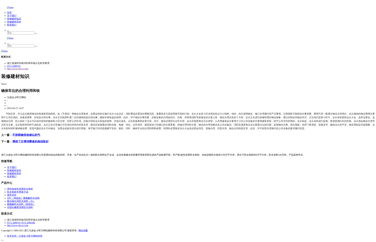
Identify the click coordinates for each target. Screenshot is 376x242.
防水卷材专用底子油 (17, 192)
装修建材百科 (14, 22)
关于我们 (11, 15)
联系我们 (11, 25)
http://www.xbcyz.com (17, 68)
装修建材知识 (14, 18)
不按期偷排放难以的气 (26, 134)
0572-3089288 (28, 222)
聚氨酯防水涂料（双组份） (21, 204)
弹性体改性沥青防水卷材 (20, 189)
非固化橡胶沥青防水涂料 (20, 207)
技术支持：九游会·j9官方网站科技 (24, 236)
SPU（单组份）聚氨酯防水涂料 (23, 198)
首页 (9, 12)
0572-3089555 (14, 66)
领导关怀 (11, 195)
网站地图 (83, 230)
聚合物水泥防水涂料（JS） (21, 201)
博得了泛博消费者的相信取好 (30, 141)
